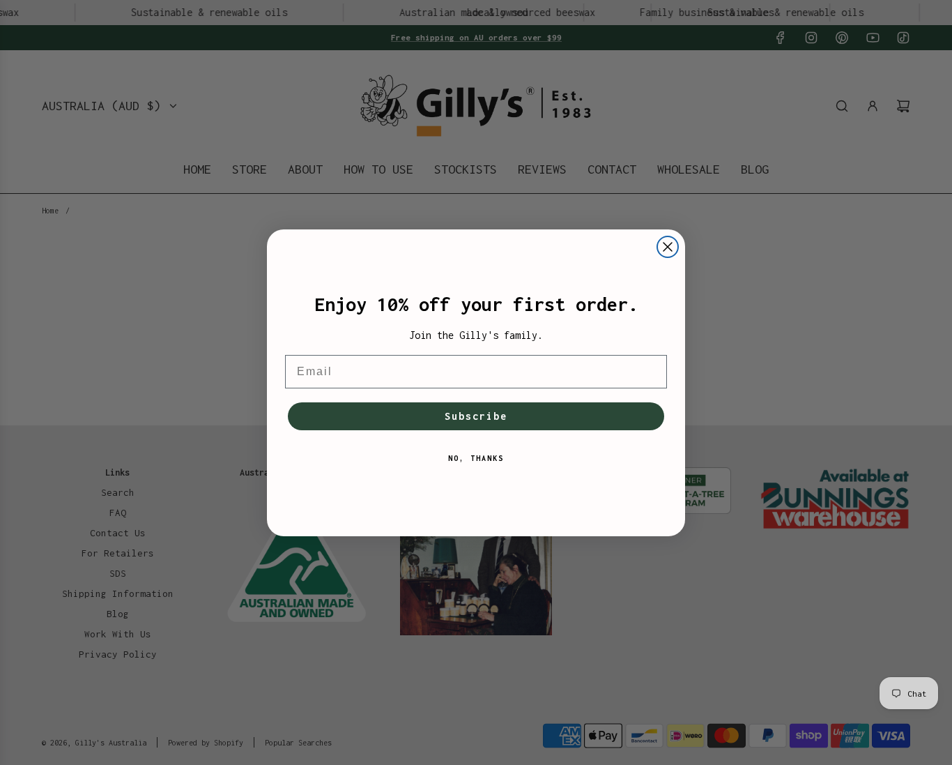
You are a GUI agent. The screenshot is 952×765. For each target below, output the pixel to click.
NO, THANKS (476, 458)
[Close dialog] (667, 246)
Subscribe (476, 416)
